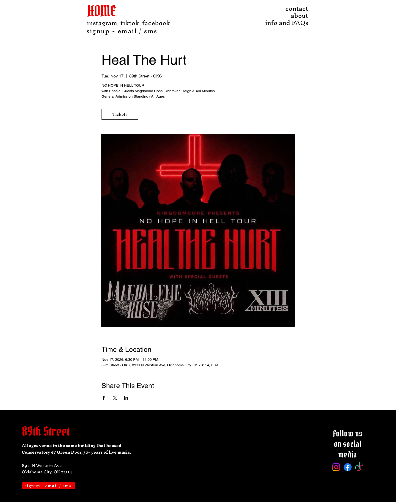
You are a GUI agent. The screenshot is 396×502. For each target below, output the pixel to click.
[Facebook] (347, 467)
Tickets (119, 114)
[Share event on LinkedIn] (126, 398)
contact (296, 8)
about (299, 15)
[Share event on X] (115, 398)
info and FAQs (295, 22)
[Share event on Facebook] (104, 398)
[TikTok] (359, 467)
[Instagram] (336, 467)
